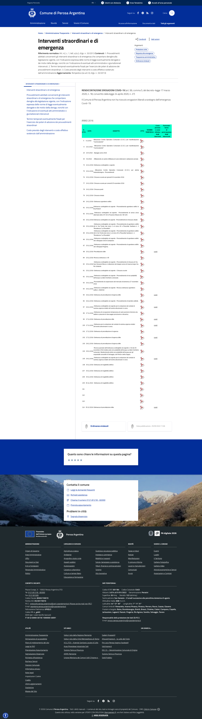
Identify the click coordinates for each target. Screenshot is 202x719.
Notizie (130, 554)
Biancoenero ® (110, 712)
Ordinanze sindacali (99, 426)
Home (40, 33)
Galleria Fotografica (161, 562)
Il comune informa (135, 562)
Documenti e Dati (32, 562)
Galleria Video (159, 565)
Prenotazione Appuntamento (36, 650)
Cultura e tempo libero (72, 573)
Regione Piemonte (33, 3)
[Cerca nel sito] (172, 13)
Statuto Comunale (32, 665)
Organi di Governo (32, 550)
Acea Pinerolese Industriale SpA (76, 646)
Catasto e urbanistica (72, 569)
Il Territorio (158, 558)
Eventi (156, 550)
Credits (28, 680)
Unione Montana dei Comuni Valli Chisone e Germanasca (86, 657)
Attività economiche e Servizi (165, 569)
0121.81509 (33, 595)
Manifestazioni (133, 558)
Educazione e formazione (73, 577)
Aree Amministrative (33, 554)
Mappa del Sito (31, 691)
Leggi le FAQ (30, 646)
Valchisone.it (107, 646)
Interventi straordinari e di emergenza (87, 33)
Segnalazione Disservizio (34, 653)
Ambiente (67, 554)
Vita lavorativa (101, 573)
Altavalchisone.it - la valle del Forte (116, 638)
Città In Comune (150, 709)
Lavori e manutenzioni (136, 565)
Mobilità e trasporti (103, 558)
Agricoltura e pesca (71, 550)
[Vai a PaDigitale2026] (162, 533)
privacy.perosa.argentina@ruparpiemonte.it (124, 620)
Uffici (27, 558)
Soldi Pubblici (107, 657)
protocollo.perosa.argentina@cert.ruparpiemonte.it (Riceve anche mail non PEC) (61, 603)
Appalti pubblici (70, 562)
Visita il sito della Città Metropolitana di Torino (81, 638)
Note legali (29, 672)
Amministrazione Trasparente (57, 33)
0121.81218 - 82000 (36, 592)
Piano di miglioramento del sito (37, 642)
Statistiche (29, 687)
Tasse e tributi (133, 550)
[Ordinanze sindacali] (86, 426)
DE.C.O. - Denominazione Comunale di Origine (119, 650)
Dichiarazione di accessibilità (36, 638)
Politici (27, 573)
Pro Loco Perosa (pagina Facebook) (115, 642)
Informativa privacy (32, 668)
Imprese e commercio (104, 554)
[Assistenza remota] (158, 709)
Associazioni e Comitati (163, 573)
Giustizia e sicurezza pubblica (107, 550)
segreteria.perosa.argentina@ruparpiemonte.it (48, 606)
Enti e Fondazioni (32, 565)
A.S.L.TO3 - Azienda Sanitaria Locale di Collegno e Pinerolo (86, 642)
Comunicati (132, 569)
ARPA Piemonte (70, 653)
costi (155, 251)
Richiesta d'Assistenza (33, 657)
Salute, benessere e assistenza (107, 562)
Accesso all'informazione (128, 23)
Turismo (98, 569)
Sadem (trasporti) (108, 635)
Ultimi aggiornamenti (33, 683)
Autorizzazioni (69, 565)
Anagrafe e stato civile (72, 558)
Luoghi (156, 554)
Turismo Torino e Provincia (74, 650)
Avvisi (130, 573)
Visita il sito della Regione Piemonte (78, 635)
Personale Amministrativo (35, 569)
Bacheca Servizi (31, 661)
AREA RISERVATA (101, 715)
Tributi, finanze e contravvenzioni (108, 565)
